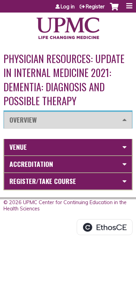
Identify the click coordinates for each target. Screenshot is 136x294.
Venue (18, 147)
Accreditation (31, 164)
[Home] (68, 26)
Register (95, 6)
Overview (23, 120)
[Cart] (114, 10)
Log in (68, 6)
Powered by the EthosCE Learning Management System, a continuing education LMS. (105, 227)
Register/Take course (42, 181)
